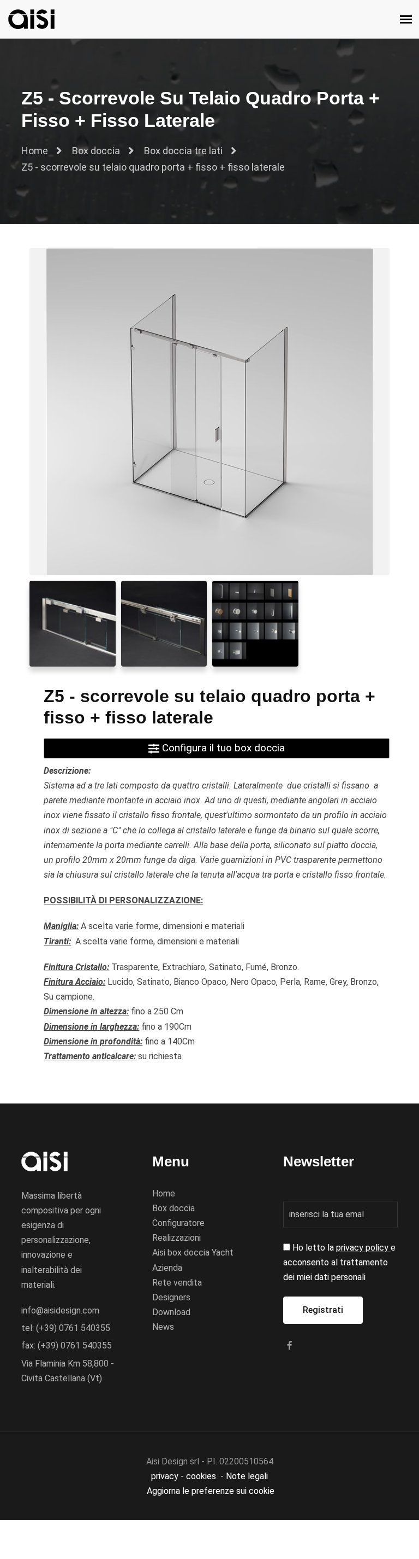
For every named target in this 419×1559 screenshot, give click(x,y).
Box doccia (96, 150)
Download (171, 1312)
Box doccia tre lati (183, 150)
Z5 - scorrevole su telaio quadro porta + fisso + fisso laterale (153, 167)
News (163, 1327)
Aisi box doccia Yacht (193, 1252)
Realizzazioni (176, 1238)
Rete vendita (177, 1282)
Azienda (167, 1268)
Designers (171, 1297)
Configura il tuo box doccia (222, 747)
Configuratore (178, 1223)
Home (34, 150)
